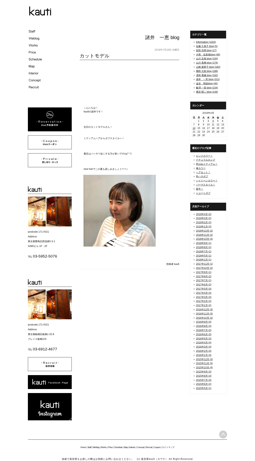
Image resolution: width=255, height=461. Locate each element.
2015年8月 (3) (203, 376)
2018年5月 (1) (203, 255)
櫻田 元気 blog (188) (207, 71)
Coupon (156, 447)
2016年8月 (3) (203, 326)
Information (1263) (206, 42)
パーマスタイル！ (205, 184)
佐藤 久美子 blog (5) (207, 46)
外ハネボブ (202, 176)
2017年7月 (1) (203, 280)
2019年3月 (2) (203, 218)
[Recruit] (50, 370)
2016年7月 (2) (203, 330)
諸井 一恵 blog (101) (208, 79)
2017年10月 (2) (204, 268)
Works (104, 447)
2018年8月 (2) (203, 247)
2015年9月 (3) (203, 371)
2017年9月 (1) (203, 272)
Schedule (118, 447)
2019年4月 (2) (203, 214)
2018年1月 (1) (203, 259)
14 (194, 128)
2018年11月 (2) (204, 235)
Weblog (96, 447)
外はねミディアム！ (207, 164)
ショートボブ (203, 193)
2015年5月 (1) (203, 388)
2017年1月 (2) (203, 305)
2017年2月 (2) (203, 301)
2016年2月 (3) (203, 351)
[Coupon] (50, 148)
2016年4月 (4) (203, 342)
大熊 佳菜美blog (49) (208, 54)
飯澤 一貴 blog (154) (207, 87)
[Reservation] (50, 130)
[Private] (50, 166)
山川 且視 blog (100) (207, 58)
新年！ (199, 189)
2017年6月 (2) (203, 284)
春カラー (201, 168)
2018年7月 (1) (203, 251)
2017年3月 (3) (203, 297)
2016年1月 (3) (203, 355)
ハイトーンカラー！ (207, 180)
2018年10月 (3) (204, 239)
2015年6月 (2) (203, 384)
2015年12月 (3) (204, 359)
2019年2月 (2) (203, 222)
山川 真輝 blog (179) (207, 62)
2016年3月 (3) (203, 346)
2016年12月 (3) (204, 309)
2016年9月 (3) (203, 321)
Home (83, 447)
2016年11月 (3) (204, 313)
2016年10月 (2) (204, 318)
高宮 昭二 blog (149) (207, 91)
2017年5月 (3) (203, 288)
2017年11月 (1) (204, 263)
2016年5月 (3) (203, 338)
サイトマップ (168, 447)
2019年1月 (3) (203, 226)
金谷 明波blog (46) (207, 83)
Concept (140, 447)
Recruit (149, 447)
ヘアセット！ (203, 172)
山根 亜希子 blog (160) (208, 67)
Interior (132, 447)
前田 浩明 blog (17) (206, 50)
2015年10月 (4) (204, 367)
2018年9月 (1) (203, 243)
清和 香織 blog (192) (207, 75)
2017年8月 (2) (203, 276)
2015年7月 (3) (203, 380)
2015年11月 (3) (204, 363)
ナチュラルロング (205, 159)
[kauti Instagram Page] (50, 419)
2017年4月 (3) (203, 293)
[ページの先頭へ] (223, 434)
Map (126, 447)
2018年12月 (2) (204, 230)
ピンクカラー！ (204, 155)
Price (110, 447)
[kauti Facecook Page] (50, 388)
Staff (89, 447)
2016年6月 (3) (203, 334)
